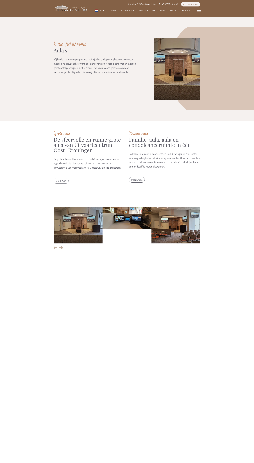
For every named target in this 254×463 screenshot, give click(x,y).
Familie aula (136, 179)
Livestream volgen (190, 4)
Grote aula (61, 181)
